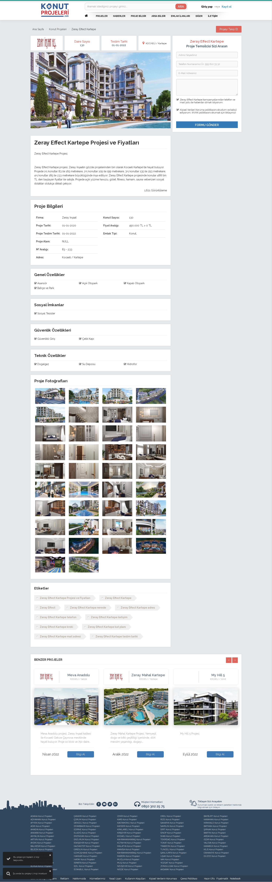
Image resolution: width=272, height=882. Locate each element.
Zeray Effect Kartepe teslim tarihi (116, 636)
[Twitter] (110, 804)
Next (240, 719)
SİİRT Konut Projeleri (170, 829)
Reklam (64, 878)
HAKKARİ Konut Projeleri (85, 856)
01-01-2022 (119, 45)
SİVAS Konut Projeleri (170, 836)
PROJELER (102, 16)
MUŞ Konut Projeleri (127, 863)
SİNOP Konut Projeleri (170, 833)
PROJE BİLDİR (138, 16)
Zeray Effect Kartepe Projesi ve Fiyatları (65, 598)
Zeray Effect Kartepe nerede (88, 607)
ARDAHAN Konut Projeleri (216, 836)
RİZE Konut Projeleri (170, 819)
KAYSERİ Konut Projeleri (128, 826)
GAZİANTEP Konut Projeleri (87, 846)
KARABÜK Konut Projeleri (216, 846)
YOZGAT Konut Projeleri (171, 863)
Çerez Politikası (189, 878)
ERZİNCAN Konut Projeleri (86, 836)
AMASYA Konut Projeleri (42, 829)
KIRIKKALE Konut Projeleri (216, 823)
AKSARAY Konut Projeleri (172, 869)
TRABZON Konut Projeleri (172, 846)
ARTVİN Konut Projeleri (42, 839)
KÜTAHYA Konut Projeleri (129, 843)
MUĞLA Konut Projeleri (128, 859)
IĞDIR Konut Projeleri (214, 839)
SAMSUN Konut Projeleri (172, 826)
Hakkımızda (79, 878)
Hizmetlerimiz (97, 878)
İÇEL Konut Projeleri (83, 866)
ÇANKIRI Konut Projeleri (85, 816)
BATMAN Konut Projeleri (215, 826)
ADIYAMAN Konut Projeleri (43, 819)
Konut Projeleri (58, 29)
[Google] (115, 804)
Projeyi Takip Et (229, 29)
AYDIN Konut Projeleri (41, 843)
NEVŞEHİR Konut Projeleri (129, 866)
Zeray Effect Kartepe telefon (58, 617)
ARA (181, 6)
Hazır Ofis (209, 878)
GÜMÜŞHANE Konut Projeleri (88, 853)
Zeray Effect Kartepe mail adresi (60, 636)
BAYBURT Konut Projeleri (216, 816)
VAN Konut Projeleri (169, 859)
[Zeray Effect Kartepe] (50, 396)
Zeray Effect (47, 607)
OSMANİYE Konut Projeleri (216, 853)
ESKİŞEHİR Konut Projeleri (86, 843)
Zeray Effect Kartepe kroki (56, 626)
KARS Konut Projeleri (127, 819)
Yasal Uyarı (115, 878)
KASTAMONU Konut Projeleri (131, 823)
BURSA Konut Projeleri (41, 866)
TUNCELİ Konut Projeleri (172, 849)
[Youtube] (104, 804)
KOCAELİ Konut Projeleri (128, 836)
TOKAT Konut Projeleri (171, 843)
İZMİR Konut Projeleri (127, 816)
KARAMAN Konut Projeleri (216, 819)
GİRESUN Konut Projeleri (85, 849)
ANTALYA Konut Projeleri (42, 836)
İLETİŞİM (213, 16)
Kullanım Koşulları (135, 878)
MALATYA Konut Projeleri (129, 846)
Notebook (235, 878)
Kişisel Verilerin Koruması (163, 878)
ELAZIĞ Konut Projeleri (85, 833)
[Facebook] (98, 804)
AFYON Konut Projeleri (41, 823)
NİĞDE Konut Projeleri (127, 869)
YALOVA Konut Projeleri (215, 843)
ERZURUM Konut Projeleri (86, 839)
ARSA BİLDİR (158, 16)
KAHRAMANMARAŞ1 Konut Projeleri (134, 853)
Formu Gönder (207, 124)
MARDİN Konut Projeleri (128, 856)
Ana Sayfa (38, 29)
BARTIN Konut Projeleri (215, 833)
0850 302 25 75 (153, 806)
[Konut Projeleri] (55, 10)
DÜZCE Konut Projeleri (215, 856)
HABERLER (119, 16)
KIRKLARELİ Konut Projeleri (130, 829)
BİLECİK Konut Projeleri (42, 849)
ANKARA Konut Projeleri (42, 833)
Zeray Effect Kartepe (118, 598)
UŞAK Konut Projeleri (170, 856)
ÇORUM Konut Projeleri (85, 819)
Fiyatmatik (222, 878)
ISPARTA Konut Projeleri (85, 863)
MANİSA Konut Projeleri (128, 849)
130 (82, 45)
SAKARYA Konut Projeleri (172, 823)
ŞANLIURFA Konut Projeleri (173, 853)
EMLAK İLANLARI (180, 16)
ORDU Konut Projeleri (170, 816)
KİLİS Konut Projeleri (213, 849)
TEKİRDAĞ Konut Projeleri (172, 839)
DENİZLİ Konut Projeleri (85, 823)
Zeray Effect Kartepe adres (138, 607)
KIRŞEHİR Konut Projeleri (129, 833)
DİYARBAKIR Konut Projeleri (87, 826)
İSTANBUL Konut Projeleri (86, 869)
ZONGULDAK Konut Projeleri (174, 866)
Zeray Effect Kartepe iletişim (109, 617)
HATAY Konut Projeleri (84, 859)
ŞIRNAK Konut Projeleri (215, 829)
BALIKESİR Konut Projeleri (43, 846)
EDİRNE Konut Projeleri (85, 829)
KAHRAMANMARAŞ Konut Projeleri (133, 839)
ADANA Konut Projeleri (41, 816)
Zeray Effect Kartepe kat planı (107, 626)
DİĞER (199, 16)
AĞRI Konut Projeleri (40, 826)
